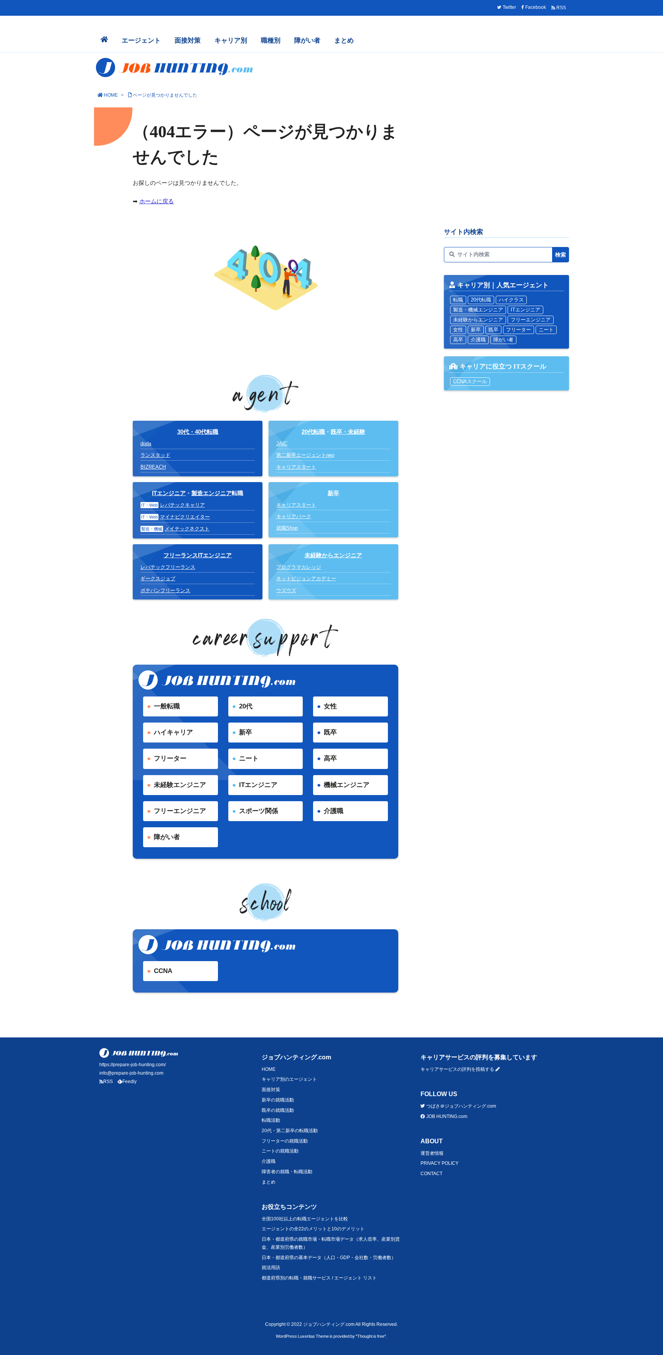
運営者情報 (432, 1153)
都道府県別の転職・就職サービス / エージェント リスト (319, 1278)
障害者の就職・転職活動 (287, 1171)
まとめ (268, 1182)
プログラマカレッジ (298, 567)
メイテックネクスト (187, 529)
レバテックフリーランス (167, 567)
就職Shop (287, 528)
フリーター (170, 758)
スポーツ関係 (258, 811)
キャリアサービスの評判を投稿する (458, 1069)
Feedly (129, 1081)
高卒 (330, 758)
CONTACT (431, 1173)
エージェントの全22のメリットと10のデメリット (313, 1229)
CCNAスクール (470, 381)
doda (145, 443)
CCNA (163, 971)
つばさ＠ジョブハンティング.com (460, 1106)
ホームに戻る (156, 201)
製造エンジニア (211, 493)
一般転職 (167, 706)
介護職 (333, 811)
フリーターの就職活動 (285, 1141)
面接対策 (271, 1089)
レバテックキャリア (182, 505)
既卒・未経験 (348, 431)
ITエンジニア (169, 493)
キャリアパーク (293, 516)
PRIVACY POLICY (439, 1163)
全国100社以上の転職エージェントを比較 (305, 1219)
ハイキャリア (173, 732)
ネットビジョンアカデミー (306, 578)
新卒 (245, 732)
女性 (330, 706)
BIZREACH (153, 467)
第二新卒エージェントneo (305, 455)
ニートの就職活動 (280, 1151)
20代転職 (313, 431)
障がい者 (167, 837)
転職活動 (271, 1120)
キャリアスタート (296, 467)
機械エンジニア (346, 785)
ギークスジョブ (157, 578)
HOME (111, 95)
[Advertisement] (506, 166)
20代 (245, 706)
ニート (249, 758)
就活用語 (271, 1267)
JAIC (281, 443)
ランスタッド (155, 455)
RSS (108, 1081)
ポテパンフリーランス (165, 590)
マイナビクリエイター (185, 517)
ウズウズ (286, 590)
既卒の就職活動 (278, 1110)
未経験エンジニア (180, 785)
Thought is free (370, 1336)
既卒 (330, 732)
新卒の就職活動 (278, 1100)
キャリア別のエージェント (289, 1079)
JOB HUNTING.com (446, 1116)
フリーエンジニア (180, 811)
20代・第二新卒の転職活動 (290, 1130)
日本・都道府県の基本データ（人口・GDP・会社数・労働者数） (329, 1257)
